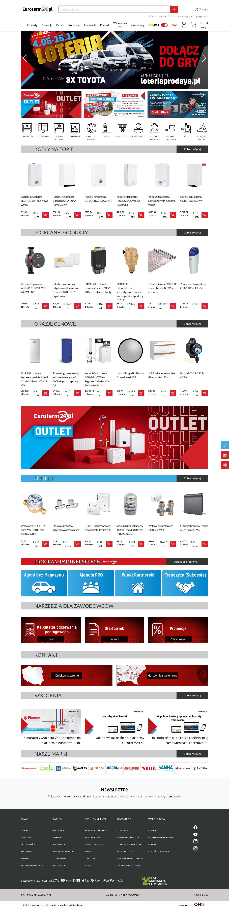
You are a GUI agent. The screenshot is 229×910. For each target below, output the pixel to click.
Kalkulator (59, 865)
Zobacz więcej (192, 149)
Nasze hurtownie (94, 837)
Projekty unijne (125, 851)
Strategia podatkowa (128, 865)
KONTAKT (153, 830)
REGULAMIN (122, 830)
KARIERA (152, 844)
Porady (25, 858)
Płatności (58, 830)
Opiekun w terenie (94, 844)
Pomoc (88, 865)
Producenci (74, 25)
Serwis (88, 851)
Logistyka (90, 858)
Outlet (60, 25)
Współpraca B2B (120, 25)
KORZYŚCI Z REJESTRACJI (159, 851)
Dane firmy (27, 837)
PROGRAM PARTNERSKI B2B (161, 837)
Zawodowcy (137, 25)
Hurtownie (90, 25)
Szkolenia (26, 851)
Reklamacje (59, 844)
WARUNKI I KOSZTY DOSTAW (130, 858)
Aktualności (28, 844)
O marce (25, 830)
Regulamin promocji (64, 851)
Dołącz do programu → (187, 561)
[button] (25, 58)
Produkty (32, 25)
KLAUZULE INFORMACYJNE (129, 844)
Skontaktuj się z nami (96, 830)
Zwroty (57, 837)
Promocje (46, 25)
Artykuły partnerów (32, 865)
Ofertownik (59, 858)
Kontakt (104, 25)
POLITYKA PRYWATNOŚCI (128, 837)
